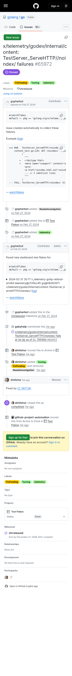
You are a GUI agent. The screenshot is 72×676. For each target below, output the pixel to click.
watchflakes (16, 192)
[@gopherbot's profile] (7, 102)
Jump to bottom (12, 93)
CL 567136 (24, 388)
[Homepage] (36, 6)
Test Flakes (18, 354)
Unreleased (18, 315)
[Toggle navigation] (5, 5)
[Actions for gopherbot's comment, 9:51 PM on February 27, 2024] (65, 246)
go (23, 17)
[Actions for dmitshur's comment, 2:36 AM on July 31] (65, 379)
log (20, 138)
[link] (19, 209)
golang (12, 17)
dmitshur (16, 379)
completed (17, 406)
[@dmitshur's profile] (7, 380)
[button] (61, 115)
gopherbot (17, 101)
